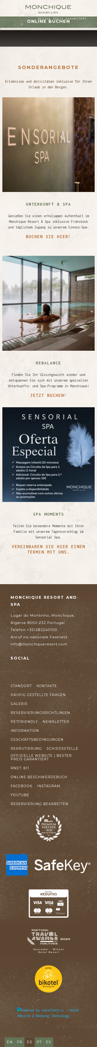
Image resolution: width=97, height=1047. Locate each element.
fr (20, 1042)
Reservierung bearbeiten (40, 804)
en (10, 1042)
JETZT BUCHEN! (48, 395)
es (48, 1042)
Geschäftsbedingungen (37, 739)
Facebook (21, 786)
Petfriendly (24, 722)
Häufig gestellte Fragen (38, 695)
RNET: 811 (20, 768)
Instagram (48, 786)
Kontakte (46, 686)
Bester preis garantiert (62, 18)
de (30, 1042)
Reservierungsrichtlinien (40, 713)
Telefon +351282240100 (39, 633)
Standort (21, 686)
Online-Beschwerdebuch (39, 777)
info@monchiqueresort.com (39, 644)
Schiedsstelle (62, 748)
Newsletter (56, 722)
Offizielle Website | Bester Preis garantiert (41, 757)
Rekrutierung (26, 748)
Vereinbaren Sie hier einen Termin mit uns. (48, 549)
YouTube (20, 795)
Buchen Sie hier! (48, 236)
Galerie (19, 704)
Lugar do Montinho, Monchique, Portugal (43, 619)
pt (39, 1042)
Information (25, 731)
